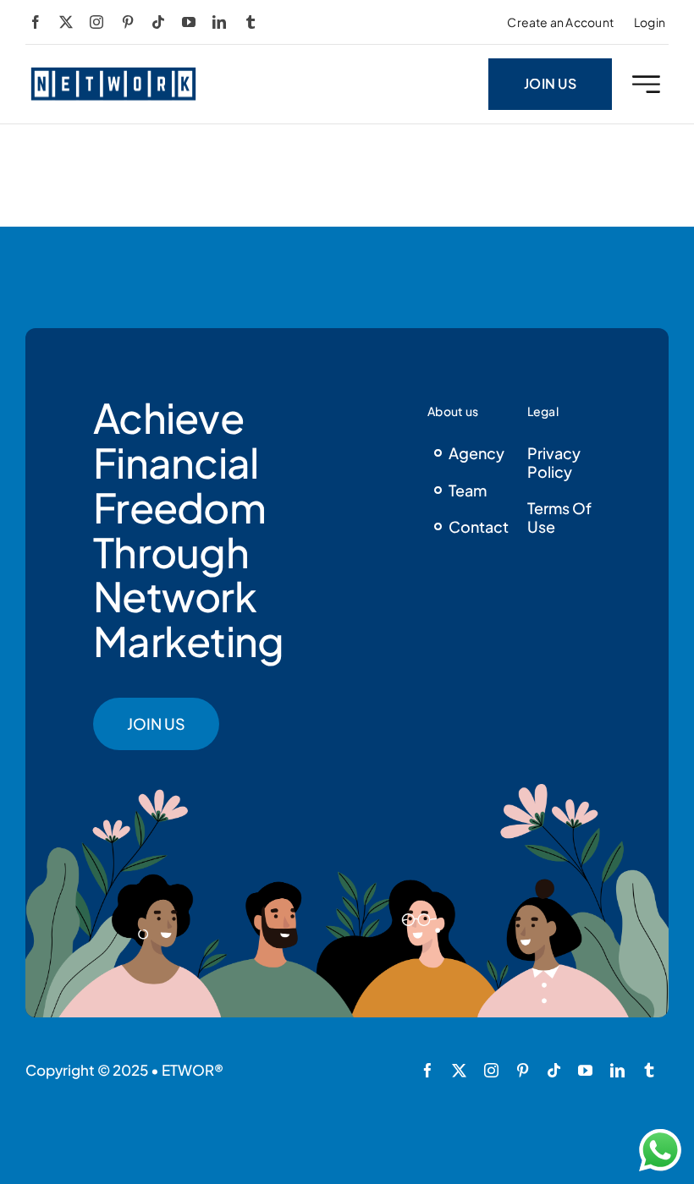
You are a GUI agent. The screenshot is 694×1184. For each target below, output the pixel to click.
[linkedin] (219, 22)
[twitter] (66, 22)
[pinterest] (128, 22)
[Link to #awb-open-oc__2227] (646, 84)
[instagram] (96, 22)
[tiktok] (158, 22)
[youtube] (189, 22)
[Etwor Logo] (113, 72)
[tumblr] (250, 22)
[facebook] (35, 22)
